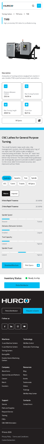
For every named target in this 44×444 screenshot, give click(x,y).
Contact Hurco (27, 404)
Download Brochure (12, 265)
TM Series (19, 14)
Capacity (17, 178)
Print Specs (29, 265)
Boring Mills (6, 354)
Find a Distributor (22, 285)
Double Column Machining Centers (10, 359)
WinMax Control (28, 343)
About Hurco (6, 371)
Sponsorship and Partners (11, 375)
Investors (5, 386)
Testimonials (27, 382)
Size (25, 178)
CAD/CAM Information (9, 423)
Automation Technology (31, 347)
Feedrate (6, 178)
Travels (21, 183)
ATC (4, 183)
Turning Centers (7, 14)
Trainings (26, 390)
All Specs (18, 120)
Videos (25, 386)
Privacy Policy (6, 437)
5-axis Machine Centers (10, 347)
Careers (4, 378)
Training (4, 415)
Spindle (34, 178)
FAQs (4, 419)
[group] (22, 193)
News (25, 375)
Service (4, 404)
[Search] (33, 6)
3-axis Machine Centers (10, 343)
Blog (24, 371)
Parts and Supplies (8, 408)
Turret (12, 183)
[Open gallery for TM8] (39, 120)
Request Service (7, 412)
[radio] (6, 193)
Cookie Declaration (8, 440)
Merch (4, 382)
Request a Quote (32, 310)
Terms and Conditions (20, 437)
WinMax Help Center (30, 393)
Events (25, 378)
